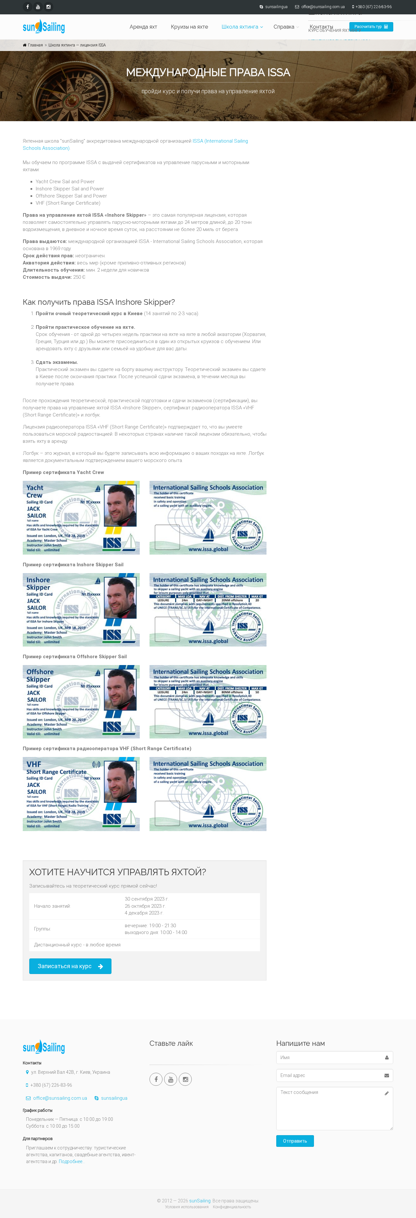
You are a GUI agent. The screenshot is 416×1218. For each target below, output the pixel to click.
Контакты (321, 27)
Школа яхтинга (240, 27)
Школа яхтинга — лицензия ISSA (77, 45)
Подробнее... (72, 1161)
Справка (284, 27)
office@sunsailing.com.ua (59, 1098)
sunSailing (200, 1200)
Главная (35, 45)
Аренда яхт (143, 27)
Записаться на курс (65, 966)
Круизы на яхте (189, 27)
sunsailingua (113, 1098)
